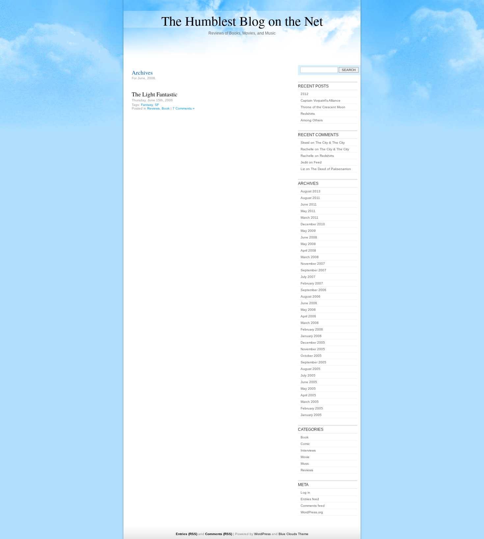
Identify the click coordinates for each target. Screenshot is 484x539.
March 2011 (309, 217)
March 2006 (310, 323)
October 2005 (311, 355)
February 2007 (312, 283)
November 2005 (313, 349)
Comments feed (313, 505)
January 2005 (311, 415)
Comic (305, 444)
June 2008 (309, 237)
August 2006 (310, 296)
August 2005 (310, 369)
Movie (305, 457)
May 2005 (308, 388)
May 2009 (308, 231)
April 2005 (308, 395)
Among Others (312, 120)
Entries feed (310, 499)
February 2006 (312, 329)
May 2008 (308, 244)
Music (305, 463)
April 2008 (308, 250)
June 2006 (309, 303)
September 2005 (313, 362)
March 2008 (310, 257)
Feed (318, 162)
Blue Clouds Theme (294, 534)
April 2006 (308, 316)
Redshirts (308, 113)
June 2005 (309, 382)
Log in (305, 492)
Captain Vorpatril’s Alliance (320, 100)
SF (157, 105)
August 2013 (310, 191)
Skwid (305, 142)
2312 (305, 94)
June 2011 (309, 204)
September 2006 (313, 290)
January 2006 (311, 336)
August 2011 (310, 198)
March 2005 (310, 402)
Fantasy (147, 105)
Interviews (308, 450)
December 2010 (313, 224)
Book (166, 108)
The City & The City (330, 142)
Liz (303, 169)
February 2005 (312, 408)
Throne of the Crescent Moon (323, 107)
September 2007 (313, 270)
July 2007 (308, 277)
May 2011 (308, 211)
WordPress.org (312, 512)
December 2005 (313, 342)
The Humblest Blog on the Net (242, 20)
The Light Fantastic (154, 94)
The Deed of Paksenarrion (331, 169)
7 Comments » (184, 108)
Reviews (153, 108)
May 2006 (308, 309)
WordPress (262, 534)
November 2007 (313, 263)
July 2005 (308, 375)
